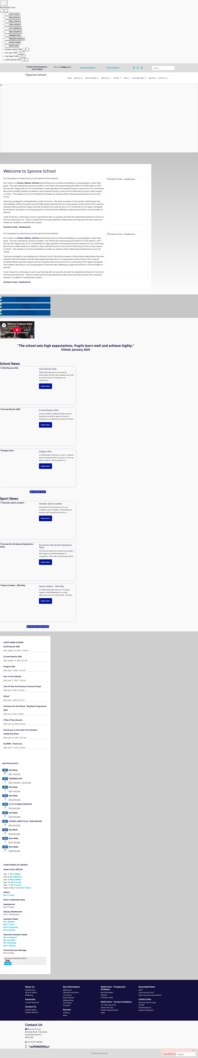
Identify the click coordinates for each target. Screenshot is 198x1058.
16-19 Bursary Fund (108, 1005)
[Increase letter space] (26, 59)
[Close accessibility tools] (6, 10)
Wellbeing (29, 995)
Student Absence (31, 1012)
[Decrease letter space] (23, 59)
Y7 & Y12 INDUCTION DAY (20, 804)
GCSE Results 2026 (11, 646)
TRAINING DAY (15, 778)
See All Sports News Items (38, 626)
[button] (3, 118)
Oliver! (6, 696)
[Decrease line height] (20, 56)
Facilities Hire (30, 990)
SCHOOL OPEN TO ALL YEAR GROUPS (25, 821)
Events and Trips (107, 1007)
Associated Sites (138, 78)
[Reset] (2, 10)
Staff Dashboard (112, 68)
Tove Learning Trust (146, 992)
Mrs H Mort (26, 888)
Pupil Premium (68, 998)
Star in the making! (12, 676)
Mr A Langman (10, 937)
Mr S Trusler (16, 885)
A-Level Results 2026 (12, 656)
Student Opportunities (109, 1010)
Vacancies (152, 78)
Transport (66, 1005)
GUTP (141, 990)
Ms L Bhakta (9, 921)
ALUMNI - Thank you (12, 743)
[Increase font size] (22, 53)
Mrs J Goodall (9, 940)
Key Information (91, 78)
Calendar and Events (71, 992)
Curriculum (67, 995)
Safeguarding (68, 1000)
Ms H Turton (16, 882)
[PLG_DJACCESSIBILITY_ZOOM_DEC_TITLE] (24, 49)
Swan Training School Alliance (150, 995)
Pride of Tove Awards (12, 720)
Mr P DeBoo (15, 874)
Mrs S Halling (9, 945)
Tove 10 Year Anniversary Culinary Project (22, 686)
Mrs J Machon (16, 877)
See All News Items (38, 492)
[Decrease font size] (19, 53)
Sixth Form (105, 78)
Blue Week (13, 838)
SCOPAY (141, 1005)
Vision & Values (31, 992)
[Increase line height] (23, 56)
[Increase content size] (27, 49)
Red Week (13, 770)
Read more (45, 386)
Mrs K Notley (9, 930)
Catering (66, 1013)
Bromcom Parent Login (147, 1002)
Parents (116, 78)
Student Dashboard (87, 68)
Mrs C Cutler (9, 895)
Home (69, 78)
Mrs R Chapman (10, 927)
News (126, 78)
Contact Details (31, 1010)
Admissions (67, 990)
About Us (77, 78)
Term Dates (67, 1003)
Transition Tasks (107, 997)
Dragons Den (9, 666)
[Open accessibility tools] (3, 3)
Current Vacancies (32, 1002)
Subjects (104, 995)
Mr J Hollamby (9, 943)
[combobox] (163, 68)
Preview (7, 963)
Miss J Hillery (15, 879)
